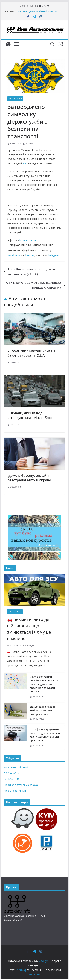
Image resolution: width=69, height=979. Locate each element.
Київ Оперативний (15, 790)
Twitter (29, 255)
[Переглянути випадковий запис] (61, 44)
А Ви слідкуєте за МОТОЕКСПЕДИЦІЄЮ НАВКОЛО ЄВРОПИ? (33, 285)
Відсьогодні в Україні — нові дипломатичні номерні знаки (44, 710)
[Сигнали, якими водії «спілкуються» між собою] (34, 378)
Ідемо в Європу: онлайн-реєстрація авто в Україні (29, 477)
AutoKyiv (29, 143)
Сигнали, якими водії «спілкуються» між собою (29, 415)
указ (25, 163)
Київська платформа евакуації (22, 784)
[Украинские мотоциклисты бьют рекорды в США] (34, 315)
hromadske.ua (27, 240)
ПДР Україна (11, 773)
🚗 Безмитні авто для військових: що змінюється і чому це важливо (29, 628)
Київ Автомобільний (16, 767)
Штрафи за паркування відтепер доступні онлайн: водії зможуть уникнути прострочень (46, 735)
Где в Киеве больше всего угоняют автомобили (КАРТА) (33, 271)
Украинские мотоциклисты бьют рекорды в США (31, 353)
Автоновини (15, 98)
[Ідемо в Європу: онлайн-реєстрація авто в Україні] (34, 440)
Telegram (53, 255)
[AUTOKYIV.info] (17, 896)
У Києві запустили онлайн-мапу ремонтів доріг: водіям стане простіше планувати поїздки (44, 684)
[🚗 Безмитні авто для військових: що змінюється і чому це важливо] (34, 590)
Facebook (13, 255)
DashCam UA (11, 779)
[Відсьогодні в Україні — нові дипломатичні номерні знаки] (15, 713)
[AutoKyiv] (8, 44)
